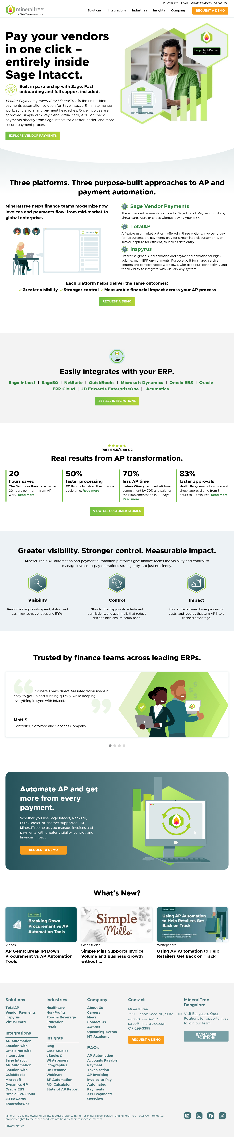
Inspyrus (141, 249)
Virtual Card (15, 1022)
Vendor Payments (20, 1012)
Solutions (95, 10)
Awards (93, 1027)
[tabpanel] (117, 704)
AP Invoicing (97, 1075)
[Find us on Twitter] (222, 1118)
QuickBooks (102, 383)
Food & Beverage (61, 1017)
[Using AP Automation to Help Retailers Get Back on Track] (193, 924)
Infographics (56, 1065)
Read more (26, 495)
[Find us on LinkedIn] (187, 1118)
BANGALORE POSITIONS (206, 1036)
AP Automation (100, 1055)
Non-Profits (56, 1012)
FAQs (184, 3)
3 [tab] (119, 745)
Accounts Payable (102, 1060)
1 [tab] (110, 745)
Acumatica (157, 389)
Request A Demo (210, 10)
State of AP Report (62, 1089)
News (91, 1017)
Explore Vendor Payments (33, 135)
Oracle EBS (181, 383)
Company (178, 10)
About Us (95, 1008)
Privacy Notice (14, 1126)
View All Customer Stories (117, 511)
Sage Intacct (22, 383)
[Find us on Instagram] (199, 1118)
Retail (51, 1027)
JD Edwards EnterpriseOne (110, 389)
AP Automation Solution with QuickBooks (18, 1070)
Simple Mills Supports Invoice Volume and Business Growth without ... (112, 956)
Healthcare (55, 1008)
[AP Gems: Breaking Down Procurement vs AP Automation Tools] (41, 924)
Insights (159, 10)
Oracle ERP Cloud (20, 1094)
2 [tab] (114, 745)
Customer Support (201, 3)
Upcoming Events (102, 1032)
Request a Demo (117, 301)
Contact (136, 1000)
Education (54, 1022)
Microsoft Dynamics (142, 383)
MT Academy (170, 3)
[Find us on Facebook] (210, 1118)
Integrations (117, 10)
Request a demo (43, 850)
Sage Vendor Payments (159, 206)
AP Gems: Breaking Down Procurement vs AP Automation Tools (38, 956)
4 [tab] (124, 745)
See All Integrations (117, 401)
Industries (139, 10)
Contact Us (220, 3)
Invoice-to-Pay (99, 1080)
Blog (50, 1046)
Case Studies (57, 1051)
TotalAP (140, 226)
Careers (93, 1012)
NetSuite (73, 383)
